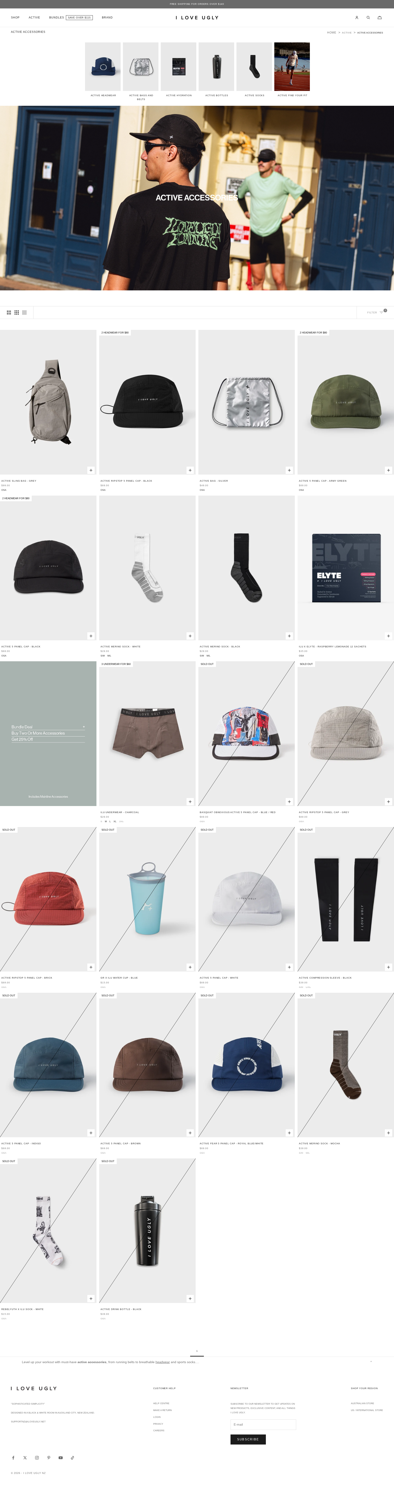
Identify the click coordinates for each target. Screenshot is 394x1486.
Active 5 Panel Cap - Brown (120, 1143)
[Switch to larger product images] (9, 312)
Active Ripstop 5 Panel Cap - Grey (324, 812)
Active (34, 17)
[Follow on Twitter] (25, 1457)
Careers (158, 1430)
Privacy (158, 1424)
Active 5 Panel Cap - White (219, 978)
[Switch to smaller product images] (17, 312)
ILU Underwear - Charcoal (120, 812)
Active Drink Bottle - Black (121, 1309)
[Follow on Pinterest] (49, 1457)
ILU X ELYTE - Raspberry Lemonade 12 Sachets (332, 646)
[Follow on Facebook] (13, 1457)
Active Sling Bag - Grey (18, 481)
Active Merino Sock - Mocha (319, 1143)
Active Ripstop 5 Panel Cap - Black (126, 481)
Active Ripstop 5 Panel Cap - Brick (26, 978)
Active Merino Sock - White (120, 646)
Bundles (56, 17)
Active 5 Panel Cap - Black (20, 646)
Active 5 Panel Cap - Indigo (21, 1143)
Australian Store (362, 1403)
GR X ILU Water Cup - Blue (119, 978)
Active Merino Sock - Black (220, 646)
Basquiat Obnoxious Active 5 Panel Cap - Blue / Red (238, 812)
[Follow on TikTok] (72, 1457)
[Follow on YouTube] (60, 1457)
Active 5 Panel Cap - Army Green (323, 481)
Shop (15, 17)
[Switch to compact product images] (24, 312)
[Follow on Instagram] (37, 1457)
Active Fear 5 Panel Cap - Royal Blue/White (232, 1143)
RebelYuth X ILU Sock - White (22, 1309)
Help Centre (161, 1403)
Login (157, 1417)
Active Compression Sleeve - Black (325, 978)
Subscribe (248, 1439)
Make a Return (162, 1410)
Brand (107, 17)
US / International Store (367, 1410)
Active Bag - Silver (214, 481)
